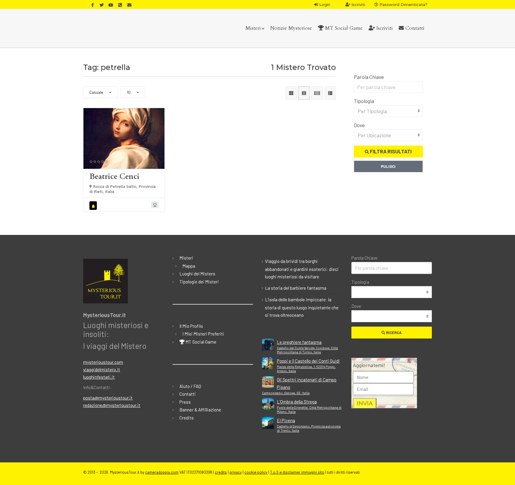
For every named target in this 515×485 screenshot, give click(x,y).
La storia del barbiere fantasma (295, 288)
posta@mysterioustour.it (108, 397)
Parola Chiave (369, 77)
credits (221, 472)
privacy (235, 472)
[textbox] (388, 111)
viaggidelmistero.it (101, 369)
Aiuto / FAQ (190, 386)
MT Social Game (343, 28)
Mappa (188, 266)
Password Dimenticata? (402, 4)
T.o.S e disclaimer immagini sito (297, 472)
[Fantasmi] (94, 205)
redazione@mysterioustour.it (111, 405)
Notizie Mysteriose (291, 28)
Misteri (253, 28)
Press (185, 402)
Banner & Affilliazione (200, 409)
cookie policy (255, 472)
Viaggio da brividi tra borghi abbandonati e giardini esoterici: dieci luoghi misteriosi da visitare (302, 268)
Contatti (414, 28)
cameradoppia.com (162, 472)
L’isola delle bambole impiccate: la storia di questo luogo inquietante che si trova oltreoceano (302, 307)
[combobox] (388, 111)
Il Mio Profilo (191, 326)
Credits (186, 417)
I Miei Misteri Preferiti (203, 333)
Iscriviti (357, 4)
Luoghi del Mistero (197, 273)
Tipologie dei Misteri (199, 281)
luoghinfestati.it (99, 377)
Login (324, 4)
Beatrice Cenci (114, 176)
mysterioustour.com (103, 362)
